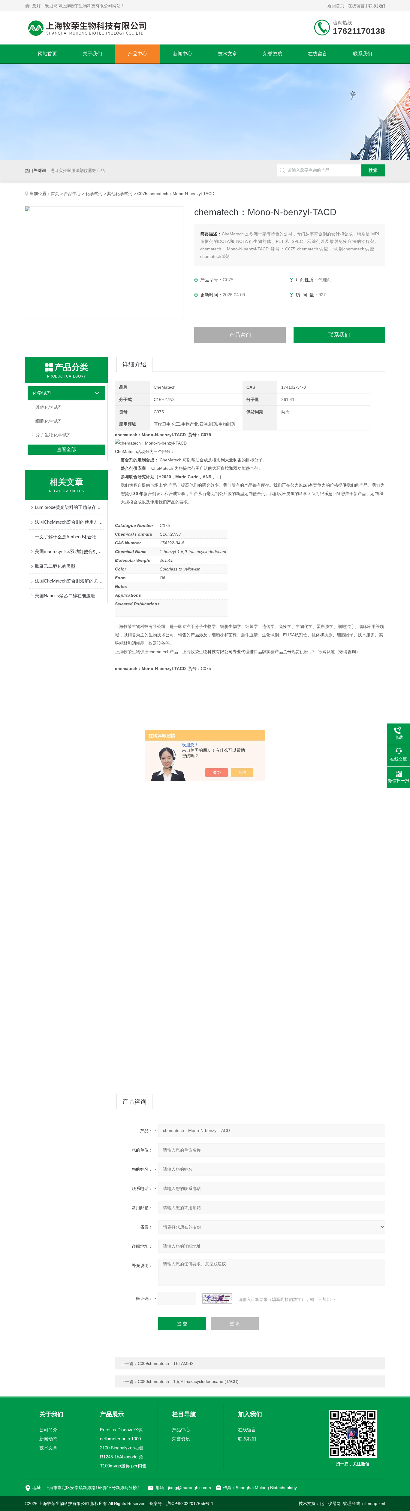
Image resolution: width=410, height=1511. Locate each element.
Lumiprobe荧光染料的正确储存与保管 (69, 507)
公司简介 (48, 1429)
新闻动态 (48, 1438)
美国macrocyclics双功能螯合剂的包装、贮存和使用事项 (69, 551)
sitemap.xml (373, 1503)
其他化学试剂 (119, 193)
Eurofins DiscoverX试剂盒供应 (124, 1429)
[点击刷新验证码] (217, 1298)
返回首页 (335, 5)
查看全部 (66, 449)
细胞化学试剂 (48, 421)
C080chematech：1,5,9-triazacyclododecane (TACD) (188, 1381)
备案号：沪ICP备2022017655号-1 (181, 1503)
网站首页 (47, 53)
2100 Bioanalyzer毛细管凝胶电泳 (124, 1447)
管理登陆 (351, 1503)
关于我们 (92, 53)
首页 (55, 193)
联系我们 (376, 5)
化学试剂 (94, 193)
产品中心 (137, 53)
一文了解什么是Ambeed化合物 (65, 536)
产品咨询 (240, 335)
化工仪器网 (330, 1503)
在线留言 (356, 5)
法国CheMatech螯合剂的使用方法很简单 (69, 522)
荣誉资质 (272, 53)
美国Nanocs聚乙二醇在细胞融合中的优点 (69, 595)
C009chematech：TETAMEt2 (166, 1363)
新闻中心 (182, 53)
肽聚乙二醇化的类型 (55, 566)
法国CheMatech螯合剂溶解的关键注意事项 (69, 580)
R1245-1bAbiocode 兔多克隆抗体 (124, 1456)
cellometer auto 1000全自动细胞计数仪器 (124, 1438)
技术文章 (227, 53)
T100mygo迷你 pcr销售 (123, 1465)
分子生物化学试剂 (53, 434)
